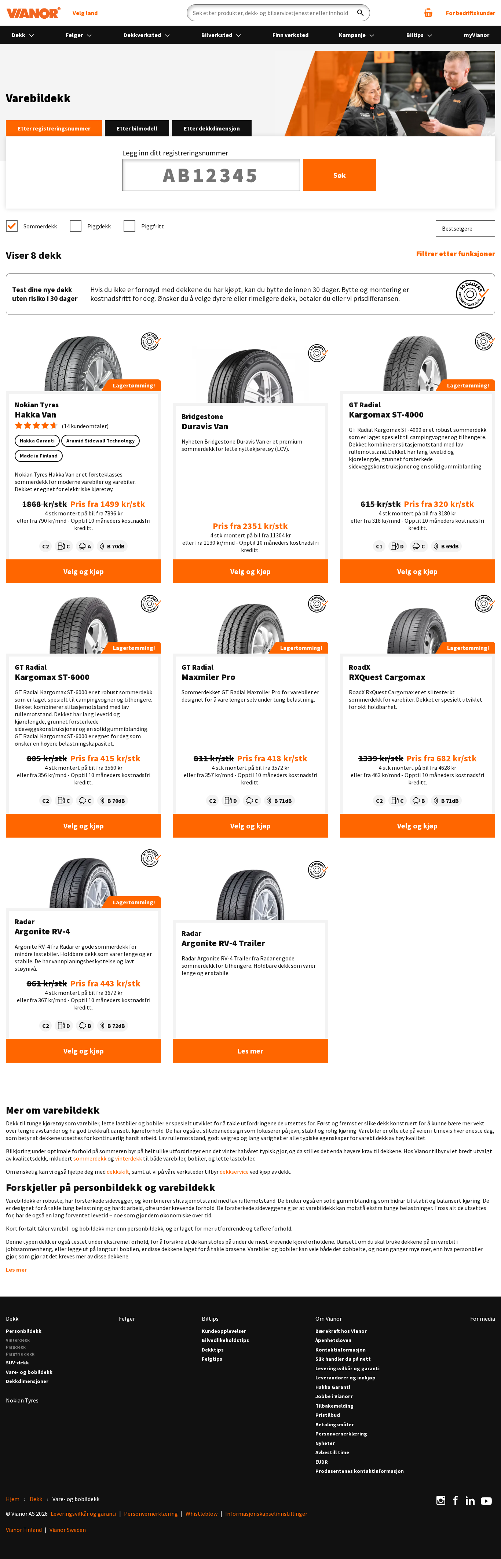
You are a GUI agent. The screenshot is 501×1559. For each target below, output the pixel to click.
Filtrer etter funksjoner (455, 253)
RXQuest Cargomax (387, 677)
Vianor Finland (24, 1529)
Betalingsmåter (334, 1425)
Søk (339, 175)
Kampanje (353, 34)
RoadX (359, 667)
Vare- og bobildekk (29, 1372)
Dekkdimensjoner (27, 1381)
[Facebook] (455, 1500)
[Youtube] (486, 1500)
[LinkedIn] (470, 1500)
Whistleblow (201, 1513)
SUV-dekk (17, 1363)
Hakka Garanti (332, 1387)
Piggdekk (99, 226)
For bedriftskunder (470, 12)
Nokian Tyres (37, 404)
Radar (24, 921)
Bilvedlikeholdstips (225, 1340)
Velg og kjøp (83, 571)
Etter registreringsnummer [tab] (54, 128)
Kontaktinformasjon (340, 1350)
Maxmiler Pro (208, 677)
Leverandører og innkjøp (345, 1378)
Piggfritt (152, 226)
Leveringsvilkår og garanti (347, 1368)
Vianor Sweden (68, 1529)
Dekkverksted (143, 34)
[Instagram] (440, 1500)
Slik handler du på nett (343, 1359)
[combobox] (465, 228)
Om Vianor (328, 1318)
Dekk (19, 34)
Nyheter (325, 1443)
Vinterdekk (18, 1340)
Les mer (250, 1050)
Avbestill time (332, 1452)
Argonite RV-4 (42, 931)
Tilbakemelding (334, 1406)
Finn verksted (290, 34)
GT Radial (365, 404)
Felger (75, 34)
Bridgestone (202, 416)
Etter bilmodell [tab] (137, 128)
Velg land (85, 12)
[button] (151, 341)
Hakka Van (35, 414)
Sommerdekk (40, 226)
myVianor (476, 34)
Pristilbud (327, 1415)
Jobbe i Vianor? (334, 1396)
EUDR (321, 1462)
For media (482, 1318)
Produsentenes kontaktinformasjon (359, 1471)
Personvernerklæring (341, 1434)
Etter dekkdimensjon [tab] (212, 128)
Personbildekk (23, 1331)
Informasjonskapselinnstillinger (266, 1513)
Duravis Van (205, 426)
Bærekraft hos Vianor (341, 1331)
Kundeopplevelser (224, 1331)
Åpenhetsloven (333, 1340)
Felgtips (212, 1359)
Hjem (12, 1499)
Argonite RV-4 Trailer (223, 943)
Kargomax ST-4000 (386, 414)
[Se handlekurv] (428, 13)
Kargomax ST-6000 (52, 677)
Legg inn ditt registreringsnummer (175, 152)
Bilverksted (217, 34)
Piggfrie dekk (20, 1354)
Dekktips (213, 1350)
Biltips (415, 34)
